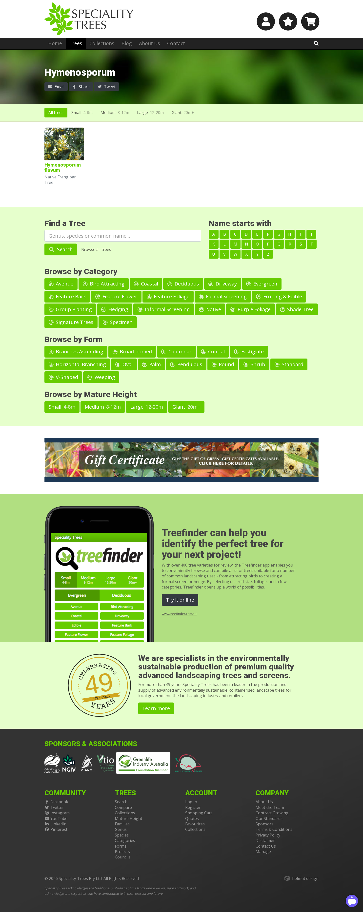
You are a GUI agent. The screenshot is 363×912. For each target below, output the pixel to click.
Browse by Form (73, 339)
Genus (121, 829)
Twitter (57, 807)
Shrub (257, 364)
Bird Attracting (106, 283)
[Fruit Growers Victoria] (188, 762)
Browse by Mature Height (90, 394)
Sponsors (264, 824)
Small (82, 112)
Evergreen (264, 283)
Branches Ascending (79, 351)
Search (64, 249)
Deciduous (186, 283)
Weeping (104, 377)
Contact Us (266, 846)
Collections (101, 43)
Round (226, 364)
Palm (154, 364)
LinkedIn (58, 824)
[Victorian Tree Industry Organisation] (105, 762)
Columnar (179, 351)
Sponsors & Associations (90, 744)
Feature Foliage (171, 296)
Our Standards (269, 818)
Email (59, 86)
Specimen (121, 322)
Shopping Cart (198, 813)
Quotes (192, 818)
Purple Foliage (253, 309)
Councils (122, 857)
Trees (75, 43)
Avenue (64, 283)
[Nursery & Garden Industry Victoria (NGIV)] (69, 762)
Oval (127, 364)
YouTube (58, 818)
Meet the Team (270, 807)
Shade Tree (300, 309)
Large (150, 112)
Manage (263, 851)
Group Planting (73, 309)
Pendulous (189, 364)
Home (55, 43)
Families (122, 824)
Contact (176, 43)
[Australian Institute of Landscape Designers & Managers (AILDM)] (87, 762)
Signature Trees (74, 322)
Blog (126, 43)
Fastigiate (252, 351)
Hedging (117, 309)
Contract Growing (272, 813)
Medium (115, 112)
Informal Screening (166, 309)
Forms (120, 846)
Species (122, 835)
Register (193, 807)
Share (84, 86)
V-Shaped (66, 377)
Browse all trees (96, 249)
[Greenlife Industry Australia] (143, 763)
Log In (191, 801)
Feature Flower (119, 296)
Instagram (60, 813)
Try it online (180, 599)
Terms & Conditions (274, 829)
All (55, 112)
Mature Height (128, 818)
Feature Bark (70, 296)
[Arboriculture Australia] (52, 762)
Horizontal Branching (80, 364)
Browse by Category (80, 271)
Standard (292, 364)
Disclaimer (265, 840)
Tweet (109, 86)
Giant (183, 112)
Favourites (195, 824)
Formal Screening (226, 296)
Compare (123, 807)
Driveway (225, 283)
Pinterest (58, 829)
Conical (216, 351)
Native (213, 309)
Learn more (156, 708)
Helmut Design (305, 878)
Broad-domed (135, 351)
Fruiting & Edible (282, 296)
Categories (125, 840)
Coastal (149, 283)
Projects (122, 851)
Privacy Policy (268, 835)
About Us (149, 43)
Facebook (59, 801)
